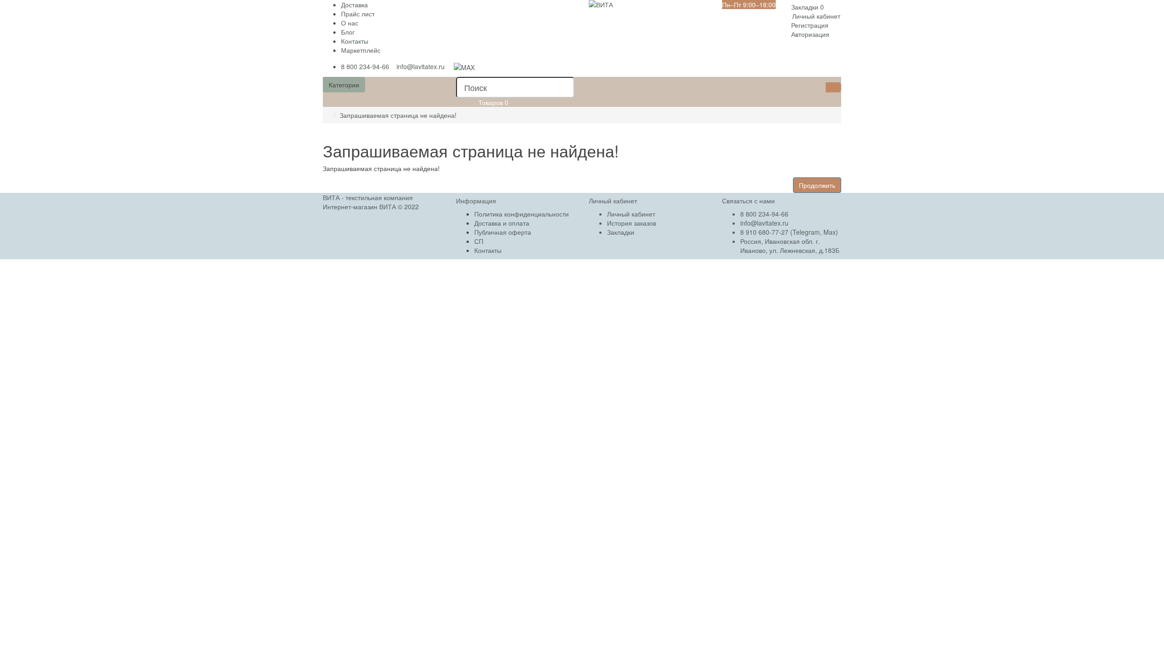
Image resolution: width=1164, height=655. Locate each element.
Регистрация (809, 25)
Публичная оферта (502, 232)
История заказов (631, 222)
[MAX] (464, 66)
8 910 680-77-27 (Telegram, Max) (789, 232)
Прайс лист (358, 13)
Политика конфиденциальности (521, 213)
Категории (344, 84)
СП (478, 241)
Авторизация (810, 34)
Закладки (620, 232)
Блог (348, 31)
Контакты (354, 40)
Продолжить (817, 185)
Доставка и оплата (501, 222)
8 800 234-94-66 (365, 66)
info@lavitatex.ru (420, 66)
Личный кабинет (631, 213)
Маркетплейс (361, 50)
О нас (349, 22)
